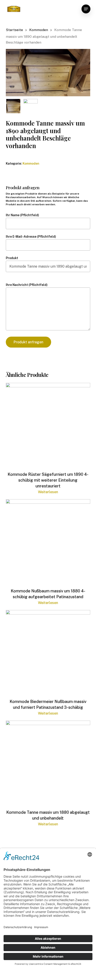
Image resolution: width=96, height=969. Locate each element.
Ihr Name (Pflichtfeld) (22, 215)
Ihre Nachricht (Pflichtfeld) (27, 285)
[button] (85, 9)
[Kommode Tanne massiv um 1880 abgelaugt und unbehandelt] (48, 763)
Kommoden (38, 30)
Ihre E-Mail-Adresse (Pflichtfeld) (31, 236)
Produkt (12, 258)
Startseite (14, 30)
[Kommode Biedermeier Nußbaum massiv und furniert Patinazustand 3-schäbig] (48, 652)
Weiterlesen (48, 492)
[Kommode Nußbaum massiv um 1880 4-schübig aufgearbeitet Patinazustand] (48, 541)
